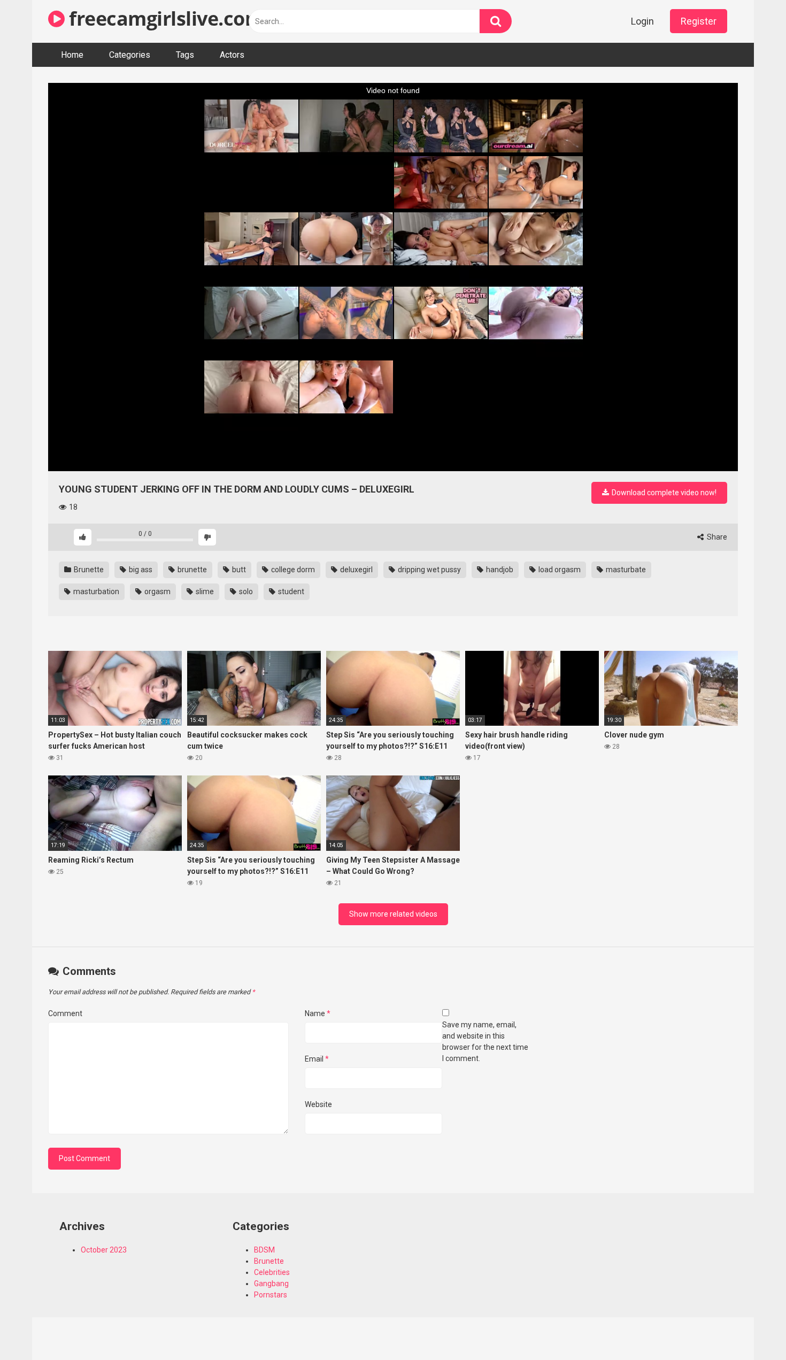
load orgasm (559, 569)
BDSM (264, 1250)
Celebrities (272, 1272)
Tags (185, 55)
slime (204, 591)
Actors (232, 55)
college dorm (292, 569)
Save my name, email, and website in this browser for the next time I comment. (485, 1041)
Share (716, 537)
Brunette (88, 569)
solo (245, 591)
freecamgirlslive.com (164, 18)
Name (317, 1013)
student (290, 591)
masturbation (95, 591)
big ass (139, 569)
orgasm (157, 591)
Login (642, 21)
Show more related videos (393, 914)
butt (238, 569)
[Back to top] (750, 1328)
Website (318, 1104)
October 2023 (104, 1250)
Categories (129, 55)
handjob (498, 569)
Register (698, 21)
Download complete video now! (663, 492)
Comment (65, 1013)
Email (317, 1059)
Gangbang (271, 1283)
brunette (191, 569)
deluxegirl (355, 569)
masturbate (625, 569)
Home (72, 55)
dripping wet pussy (428, 569)
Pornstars (270, 1294)
